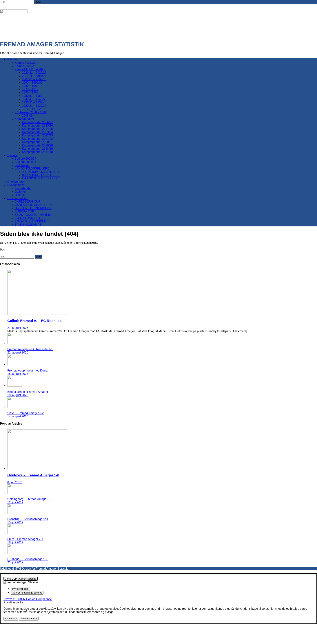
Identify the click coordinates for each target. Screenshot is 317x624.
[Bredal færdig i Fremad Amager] (14, 385)
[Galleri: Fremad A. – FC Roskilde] (37, 313)
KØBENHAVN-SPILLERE (32, 218)
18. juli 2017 (15, 542)
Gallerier (20, 191)
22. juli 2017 (15, 562)
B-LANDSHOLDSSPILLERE (41, 175)
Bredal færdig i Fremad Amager (27, 391)
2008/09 (27, 115)
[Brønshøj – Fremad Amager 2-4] (14, 512)
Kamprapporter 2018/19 (37, 148)
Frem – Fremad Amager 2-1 (25, 539)
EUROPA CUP (24, 211)
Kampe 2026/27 (25, 62)
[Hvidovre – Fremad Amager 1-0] (37, 468)
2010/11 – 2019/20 (34, 75)
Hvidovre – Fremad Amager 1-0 (33, 475)
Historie (20, 194)
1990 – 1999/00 (32, 82)
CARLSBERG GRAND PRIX (33, 204)
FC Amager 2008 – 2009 (31, 112)
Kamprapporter (24, 118)
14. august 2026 (17, 416)
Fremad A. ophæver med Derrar (27, 370)
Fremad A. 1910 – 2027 (30, 69)
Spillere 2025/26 (25, 161)
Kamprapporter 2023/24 (37, 132)
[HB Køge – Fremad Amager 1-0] (14, 552)
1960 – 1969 (30, 92)
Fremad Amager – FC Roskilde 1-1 (30, 349)
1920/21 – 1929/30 (34, 105)
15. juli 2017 (15, 522)
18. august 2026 (17, 373)
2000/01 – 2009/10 (34, 79)
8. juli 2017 (14, 482)
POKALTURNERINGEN (30, 221)
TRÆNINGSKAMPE (28, 224)
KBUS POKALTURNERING (33, 214)
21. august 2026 (17, 327)
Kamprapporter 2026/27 (37, 122)
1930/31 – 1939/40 (34, 102)
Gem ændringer (29, 618)
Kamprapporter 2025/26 (37, 125)
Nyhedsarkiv (15, 185)
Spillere (12, 155)
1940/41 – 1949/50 (34, 99)
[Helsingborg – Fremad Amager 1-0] (14, 492)
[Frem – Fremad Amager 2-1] (14, 532)
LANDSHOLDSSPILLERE (32, 168)
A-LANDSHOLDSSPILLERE (41, 171)
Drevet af (27, 599)
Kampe (12, 59)
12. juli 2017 (15, 502)
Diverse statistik (17, 198)
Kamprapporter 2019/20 (37, 145)
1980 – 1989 (30, 85)
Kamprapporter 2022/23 (37, 135)
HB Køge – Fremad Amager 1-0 (27, 559)
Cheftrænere (15, 181)
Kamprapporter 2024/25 (37, 128)
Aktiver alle (11, 618)
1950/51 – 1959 (32, 95)
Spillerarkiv (22, 165)
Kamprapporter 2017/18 (37, 152)
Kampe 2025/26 (25, 66)
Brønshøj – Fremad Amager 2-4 (27, 519)
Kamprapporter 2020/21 (37, 142)
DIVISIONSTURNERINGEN (33, 208)
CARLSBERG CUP (27, 201)
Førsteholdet (23, 188)
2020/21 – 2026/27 (34, 72)
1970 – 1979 (30, 89)
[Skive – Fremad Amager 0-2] (14, 406)
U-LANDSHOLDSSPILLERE (41, 178)
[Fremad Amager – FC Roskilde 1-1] (14, 343)
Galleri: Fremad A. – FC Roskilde (34, 321)
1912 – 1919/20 (32, 109)
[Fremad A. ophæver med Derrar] (14, 364)
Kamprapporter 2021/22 (37, 138)
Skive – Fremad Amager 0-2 (25, 413)
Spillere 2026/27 (25, 158)
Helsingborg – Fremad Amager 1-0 (29, 499)
